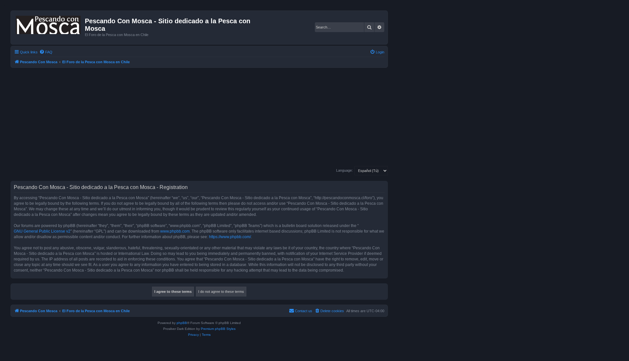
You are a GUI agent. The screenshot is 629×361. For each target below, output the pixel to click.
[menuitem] (45, 52)
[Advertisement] (207, 117)
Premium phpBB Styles (218, 329)
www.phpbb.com (175, 231)
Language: (344, 170)
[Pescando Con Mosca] (48, 23)
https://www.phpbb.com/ (230, 237)
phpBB (182, 323)
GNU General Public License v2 (42, 231)
